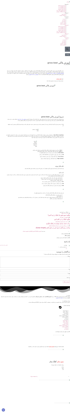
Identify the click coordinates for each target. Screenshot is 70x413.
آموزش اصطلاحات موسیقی (61, 11)
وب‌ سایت (68, 277)
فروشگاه (66, 12)
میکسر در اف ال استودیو (51, 73)
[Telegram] (66, 307)
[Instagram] (63, 307)
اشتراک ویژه (64, 14)
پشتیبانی (66, 17)
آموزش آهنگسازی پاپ (62, 7)
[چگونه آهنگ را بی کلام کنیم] (65, 217)
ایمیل (69, 273)
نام (69, 269)
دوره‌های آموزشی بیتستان (63, 315)
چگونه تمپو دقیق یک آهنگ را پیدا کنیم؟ (59, 215)
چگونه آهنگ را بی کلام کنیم (62, 219)
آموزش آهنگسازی (32, 231)
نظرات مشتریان (63, 22)
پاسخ (66, 248)
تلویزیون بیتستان (25, 231)
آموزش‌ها (66, 4)
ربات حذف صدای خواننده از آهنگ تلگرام (58, 223)
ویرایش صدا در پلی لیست (21, 119)
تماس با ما (64, 20)
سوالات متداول (65, 312)
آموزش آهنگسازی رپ (62, 6)
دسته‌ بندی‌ (66, 16)
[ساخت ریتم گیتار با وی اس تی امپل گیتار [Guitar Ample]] (59, 225)
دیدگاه (68, 256)
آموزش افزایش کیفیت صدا (61, 10)
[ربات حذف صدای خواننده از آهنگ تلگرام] (62, 221)
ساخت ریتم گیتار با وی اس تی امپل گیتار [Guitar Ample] (53, 228)
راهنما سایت (64, 21)
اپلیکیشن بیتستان (63, 23)
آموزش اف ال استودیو (62, 5)
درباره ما (64, 19)
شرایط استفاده (65, 310)
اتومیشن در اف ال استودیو (33, 74)
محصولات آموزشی (62, 15)
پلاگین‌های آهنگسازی (60, 73)
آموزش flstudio (38, 231)
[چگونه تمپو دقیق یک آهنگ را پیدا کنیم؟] (65, 213)
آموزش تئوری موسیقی (62, 9)
